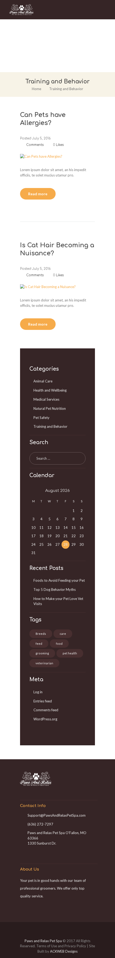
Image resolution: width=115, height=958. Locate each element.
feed (39, 643)
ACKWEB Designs (64, 951)
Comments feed (45, 710)
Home (36, 89)
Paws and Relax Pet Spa (43, 941)
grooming (42, 653)
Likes (58, 145)
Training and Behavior (50, 426)
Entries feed (42, 701)
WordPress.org (45, 719)
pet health (70, 653)
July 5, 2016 (41, 138)
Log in (38, 692)
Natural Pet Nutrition (49, 408)
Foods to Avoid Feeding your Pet (59, 580)
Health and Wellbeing (50, 390)
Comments (34, 145)
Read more (37, 193)
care (63, 633)
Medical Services (46, 399)
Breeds (41, 633)
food (59, 643)
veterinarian (44, 663)
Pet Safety (41, 417)
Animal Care (42, 381)
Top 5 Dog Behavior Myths (54, 589)
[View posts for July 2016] (33, 490)
